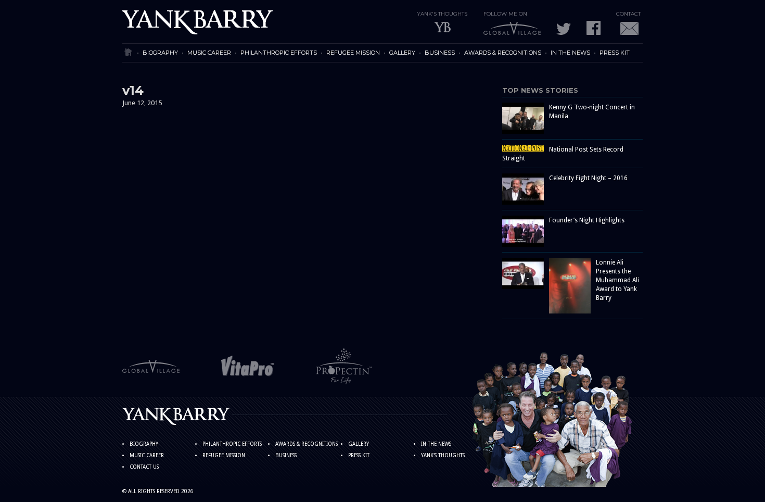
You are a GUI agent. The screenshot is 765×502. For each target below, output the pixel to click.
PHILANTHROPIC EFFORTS (278, 52)
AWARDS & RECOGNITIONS (502, 52)
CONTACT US (144, 467)
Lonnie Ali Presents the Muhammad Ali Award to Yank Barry (617, 280)
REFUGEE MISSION (353, 52)
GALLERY (402, 52)
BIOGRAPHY (160, 52)
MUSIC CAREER (209, 52)
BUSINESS (440, 52)
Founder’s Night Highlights (586, 220)
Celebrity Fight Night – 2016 (588, 178)
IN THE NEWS (570, 52)
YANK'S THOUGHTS (443, 455)
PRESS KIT (615, 52)
